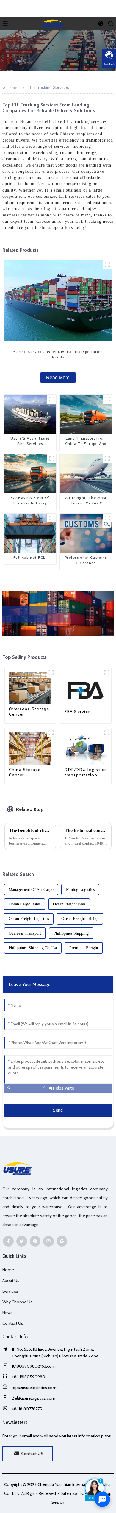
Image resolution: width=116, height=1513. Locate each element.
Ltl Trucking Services (49, 87)
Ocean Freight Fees (69, 904)
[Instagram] (48, 1241)
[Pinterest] (35, 1241)
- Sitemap (67, 1493)
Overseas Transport (25, 933)
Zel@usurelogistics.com (33, 1398)
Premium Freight (83, 948)
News (7, 1312)
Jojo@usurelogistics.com (34, 1387)
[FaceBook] (8, 1241)
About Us (10, 1280)
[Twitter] (21, 1241)
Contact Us (12, 1323)
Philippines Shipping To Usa (33, 948)
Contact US (32, 1453)
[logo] (53, 22)
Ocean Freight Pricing (79, 918)
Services (10, 1291)
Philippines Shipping (71, 933)
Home (13, 87)
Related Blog (30, 809)
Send (58, 1110)
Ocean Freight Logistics (29, 918)
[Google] (62, 1241)
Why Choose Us (17, 1302)
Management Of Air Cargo (31, 889)
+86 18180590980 (28, 1376)
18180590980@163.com (34, 1366)
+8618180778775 (27, 1409)
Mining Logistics (80, 889)
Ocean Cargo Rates (24, 904)
